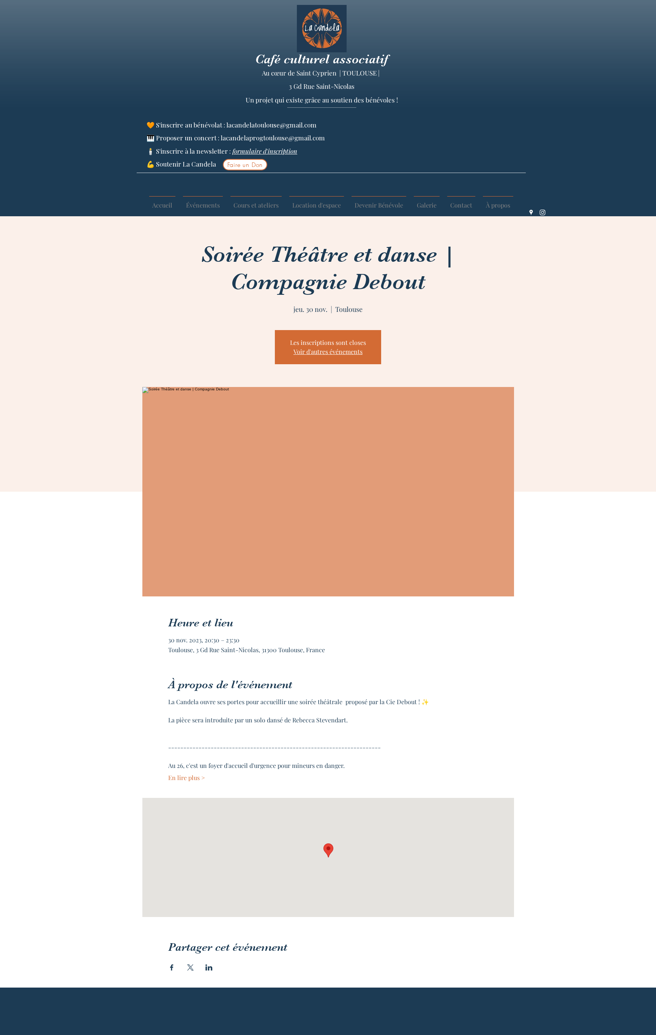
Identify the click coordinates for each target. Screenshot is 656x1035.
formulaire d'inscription (264, 151)
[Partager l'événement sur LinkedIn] (209, 967)
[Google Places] (531, 212)
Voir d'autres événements (328, 351)
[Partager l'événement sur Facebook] (171, 967)
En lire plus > (186, 778)
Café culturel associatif (321, 59)
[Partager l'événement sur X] (190, 967)
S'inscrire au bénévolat (190, 125)
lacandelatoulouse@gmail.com (271, 125)
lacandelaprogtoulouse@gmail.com (273, 138)
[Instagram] (542, 212)
